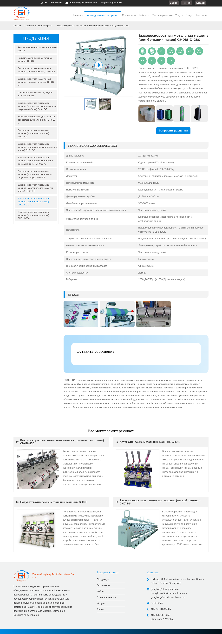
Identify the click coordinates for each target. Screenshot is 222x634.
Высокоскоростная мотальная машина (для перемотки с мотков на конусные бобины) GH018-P (37, 106)
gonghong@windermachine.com (168, 597)
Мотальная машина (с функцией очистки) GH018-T (35, 94)
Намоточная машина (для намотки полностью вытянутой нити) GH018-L (37, 119)
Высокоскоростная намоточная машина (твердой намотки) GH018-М (36, 82)
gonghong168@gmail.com (83, 2)
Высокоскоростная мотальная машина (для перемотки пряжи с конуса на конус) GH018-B (35, 174)
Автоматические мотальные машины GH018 (37, 49)
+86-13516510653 (52, 2)
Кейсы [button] (143, 15)
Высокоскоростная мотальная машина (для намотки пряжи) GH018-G (34, 133)
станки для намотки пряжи (39, 25)
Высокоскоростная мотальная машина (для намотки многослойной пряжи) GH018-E (37, 147)
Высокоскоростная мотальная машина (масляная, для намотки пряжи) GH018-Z (35, 187)
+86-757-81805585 (161, 609)
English (173, 2)
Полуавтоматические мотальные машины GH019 (35, 59)
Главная (78, 15)
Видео (189, 15)
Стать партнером (162, 15)
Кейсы (100, 591)
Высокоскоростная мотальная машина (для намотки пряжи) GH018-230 (34, 215)
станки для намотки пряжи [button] (102, 15)
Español (200, 2)
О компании (129, 15)
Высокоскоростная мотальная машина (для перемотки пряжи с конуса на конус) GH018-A (35, 160)
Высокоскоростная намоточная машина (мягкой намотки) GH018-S (36, 70)
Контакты (201, 15)
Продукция (103, 579)
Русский (187, 2)
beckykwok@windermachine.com (169, 593)
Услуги (179, 15)
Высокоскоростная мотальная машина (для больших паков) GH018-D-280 (34, 201)
